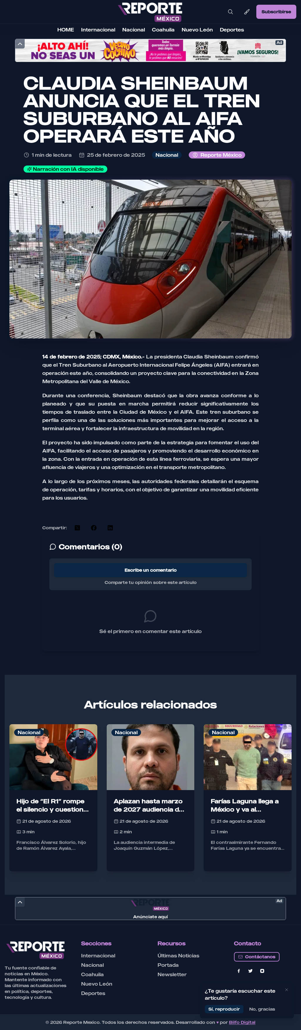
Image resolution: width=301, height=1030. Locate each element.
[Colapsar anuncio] (20, 44)
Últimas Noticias (178, 956)
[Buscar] (230, 12)
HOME (65, 30)
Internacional (98, 30)
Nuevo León (197, 30)
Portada (168, 965)
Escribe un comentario (151, 569)
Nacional (133, 30)
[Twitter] (250, 971)
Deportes (232, 30)
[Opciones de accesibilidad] (247, 12)
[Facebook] (238, 971)
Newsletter (172, 974)
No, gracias (262, 1008)
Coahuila (163, 30)
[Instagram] (262, 971)
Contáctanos (260, 956)
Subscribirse (276, 11)
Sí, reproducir (224, 1008)
